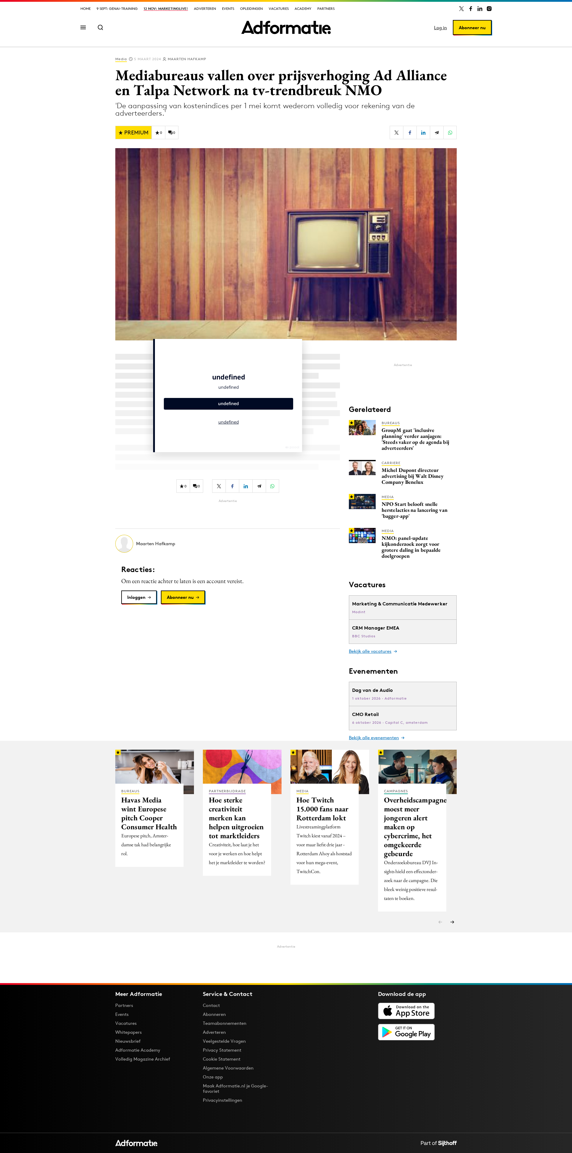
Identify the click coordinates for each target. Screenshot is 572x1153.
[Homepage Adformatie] (286, 27)
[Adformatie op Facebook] (470, 8)
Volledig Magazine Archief (142, 1059)
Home (85, 8)
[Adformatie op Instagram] (489, 8)
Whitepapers (128, 1032)
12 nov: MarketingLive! (166, 8)
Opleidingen (251, 8)
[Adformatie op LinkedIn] (480, 8)
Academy (303, 8)
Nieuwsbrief (128, 1041)
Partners (326, 8)
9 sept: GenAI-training (117, 8)
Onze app (213, 1077)
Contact (211, 1005)
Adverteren (205, 8)
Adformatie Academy (137, 1050)
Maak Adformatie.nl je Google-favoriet (235, 1088)
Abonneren (214, 1014)
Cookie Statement (221, 1059)
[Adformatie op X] (461, 8)
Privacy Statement (222, 1050)
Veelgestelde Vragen (224, 1041)
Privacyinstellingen (222, 1100)
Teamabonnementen (224, 1023)
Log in (440, 27)
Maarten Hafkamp (187, 59)
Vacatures (279, 8)
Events (228, 8)
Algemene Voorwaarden (228, 1068)
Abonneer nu (472, 27)
